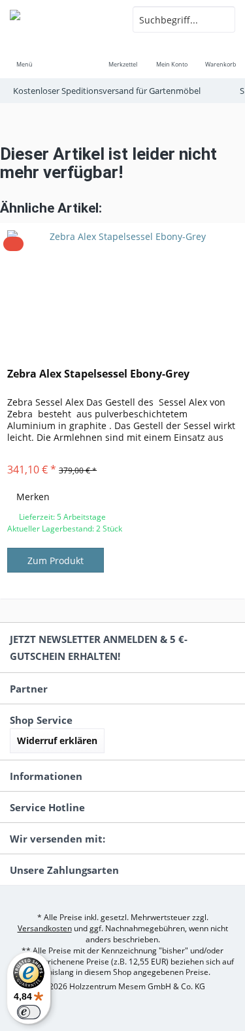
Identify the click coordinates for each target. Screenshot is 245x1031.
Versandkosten (45, 928)
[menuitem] (24, 55)
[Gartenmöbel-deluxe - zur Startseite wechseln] (61, 20)
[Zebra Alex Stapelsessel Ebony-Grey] (122, 289)
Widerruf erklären (57, 740)
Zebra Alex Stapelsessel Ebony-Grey (98, 374)
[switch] (29, 1012)
